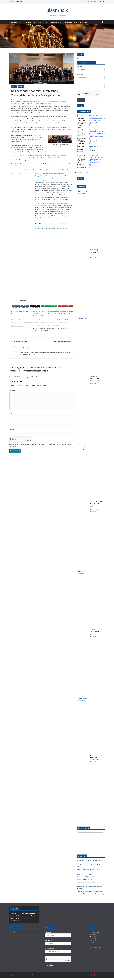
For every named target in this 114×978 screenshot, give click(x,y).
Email (11, 421)
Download (83, 22)
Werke (40, 22)
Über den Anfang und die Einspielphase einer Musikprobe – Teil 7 (96, 504)
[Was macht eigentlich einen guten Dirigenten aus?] (83, 760)
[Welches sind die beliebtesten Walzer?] (83, 380)
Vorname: (79, 66)
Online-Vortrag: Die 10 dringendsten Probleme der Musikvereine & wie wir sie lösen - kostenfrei (97, 117)
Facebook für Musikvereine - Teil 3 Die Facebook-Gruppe (48, 326)
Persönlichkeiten (69, 22)
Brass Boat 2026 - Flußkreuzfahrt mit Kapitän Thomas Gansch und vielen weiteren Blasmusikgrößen (96, 159)
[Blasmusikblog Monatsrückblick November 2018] (83, 253)
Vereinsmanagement (52, 22)
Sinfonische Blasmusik (15, 103)
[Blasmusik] (57, 25)
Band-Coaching (15, 101)
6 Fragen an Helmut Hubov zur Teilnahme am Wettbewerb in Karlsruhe (51, 319)
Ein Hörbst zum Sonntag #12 (20, 341)
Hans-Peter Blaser (39, 101)
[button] (22, 22)
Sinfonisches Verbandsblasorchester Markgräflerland (31, 103)
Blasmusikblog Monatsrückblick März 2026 (87, 879)
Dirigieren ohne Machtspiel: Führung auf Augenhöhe (89, 891)
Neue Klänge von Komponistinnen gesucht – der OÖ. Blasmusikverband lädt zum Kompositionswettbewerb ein (97, 134)
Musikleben (29, 22)
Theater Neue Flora (52, 186)
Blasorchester (32, 101)
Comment (13, 390)
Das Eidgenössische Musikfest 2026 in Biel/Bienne (89, 869)
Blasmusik (57, 10)
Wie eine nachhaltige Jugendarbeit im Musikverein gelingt (90, 894)
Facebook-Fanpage (55, 228)
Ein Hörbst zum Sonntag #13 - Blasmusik (26, 377)
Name (11, 413)
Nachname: (80, 74)
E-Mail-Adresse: (81, 83)
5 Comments (93, 764)
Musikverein (63, 101)
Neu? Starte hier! (16, 22)
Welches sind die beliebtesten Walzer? (96, 377)
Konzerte (14, 86)
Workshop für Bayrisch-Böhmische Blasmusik (95, 147)
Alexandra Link (24, 99)
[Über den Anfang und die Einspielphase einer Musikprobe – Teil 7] (83, 506)
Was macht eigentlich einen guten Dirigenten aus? (96, 757)
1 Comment (38, 99)
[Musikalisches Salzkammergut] (83, 633)
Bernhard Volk (22, 101)
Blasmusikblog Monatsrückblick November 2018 (94, 250)
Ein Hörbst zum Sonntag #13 (63, 341)
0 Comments (93, 257)
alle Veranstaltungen (83, 172)
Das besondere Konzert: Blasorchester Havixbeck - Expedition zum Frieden (53, 311)
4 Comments (93, 383)
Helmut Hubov (46, 101)
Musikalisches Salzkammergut (94, 630)
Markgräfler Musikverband (55, 101)
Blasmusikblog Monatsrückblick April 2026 (87, 872)
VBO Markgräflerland (46, 103)
